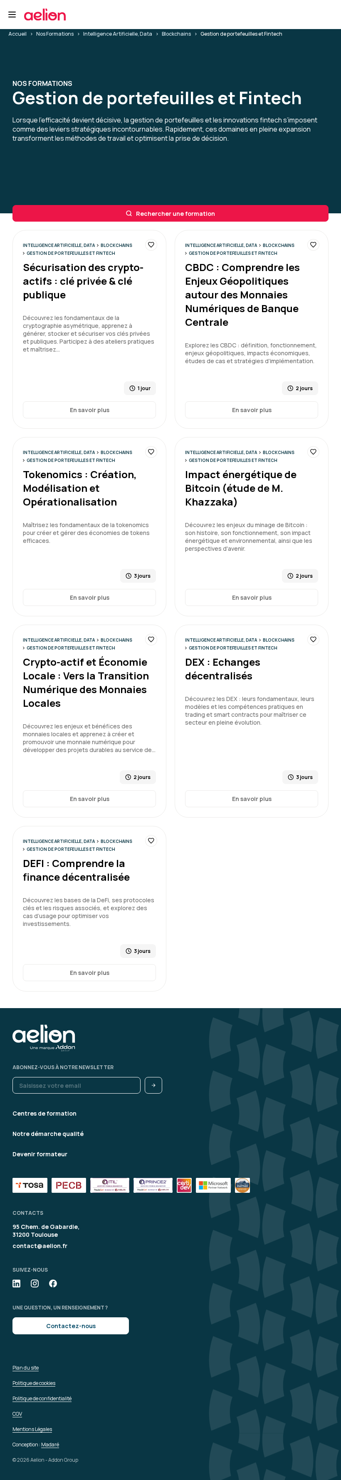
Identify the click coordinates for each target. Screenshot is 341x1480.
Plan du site (25, 1367)
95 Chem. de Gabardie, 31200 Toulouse (45, 1230)
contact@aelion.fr (39, 1246)
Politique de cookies (33, 1383)
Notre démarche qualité (48, 1134)
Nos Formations (55, 33)
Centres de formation (44, 1113)
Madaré (50, 1444)
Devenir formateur (39, 1154)
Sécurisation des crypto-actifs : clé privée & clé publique (83, 280)
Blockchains (176, 33)
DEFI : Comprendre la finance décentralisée (76, 870)
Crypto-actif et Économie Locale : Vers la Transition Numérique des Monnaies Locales (86, 682)
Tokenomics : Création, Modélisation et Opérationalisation (80, 487)
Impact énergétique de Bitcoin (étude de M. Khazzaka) (241, 487)
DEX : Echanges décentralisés (222, 668)
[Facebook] (53, 1283)
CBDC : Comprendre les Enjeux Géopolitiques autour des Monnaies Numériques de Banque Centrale (242, 294)
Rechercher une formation (175, 213)
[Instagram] (35, 1283)
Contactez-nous (71, 1326)
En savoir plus (89, 410)
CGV (17, 1413)
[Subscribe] (153, 1085)
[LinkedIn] (16, 1283)
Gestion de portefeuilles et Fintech (71, 253)
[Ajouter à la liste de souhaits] (151, 245)
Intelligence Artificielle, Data (117, 33)
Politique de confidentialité (42, 1398)
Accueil (17, 33)
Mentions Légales (32, 1429)
